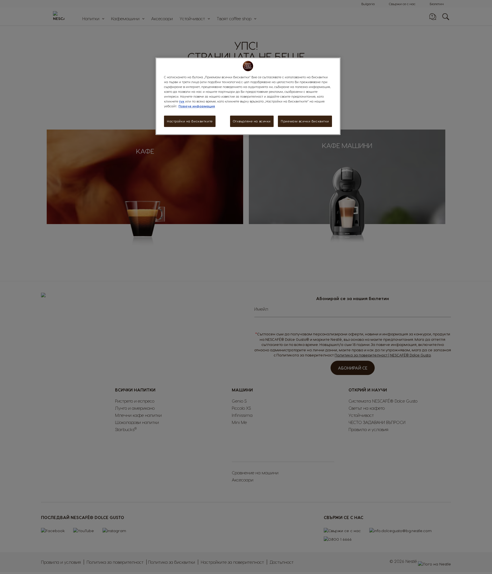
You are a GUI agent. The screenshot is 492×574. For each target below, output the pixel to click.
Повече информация (197, 106)
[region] (248, 96)
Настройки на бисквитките (190, 121)
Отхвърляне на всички (252, 121)
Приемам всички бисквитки (305, 121)
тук (181, 101)
